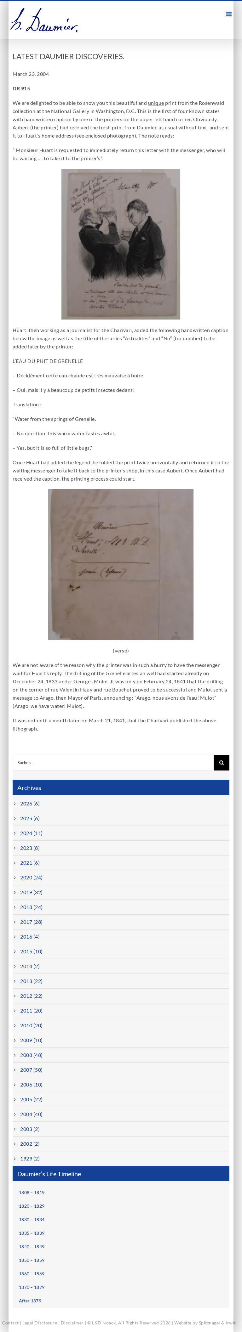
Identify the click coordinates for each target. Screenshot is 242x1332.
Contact (10, 1322)
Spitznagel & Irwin (218, 1322)
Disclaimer (72, 1322)
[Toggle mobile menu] (229, 14)
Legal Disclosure (39, 1322)
